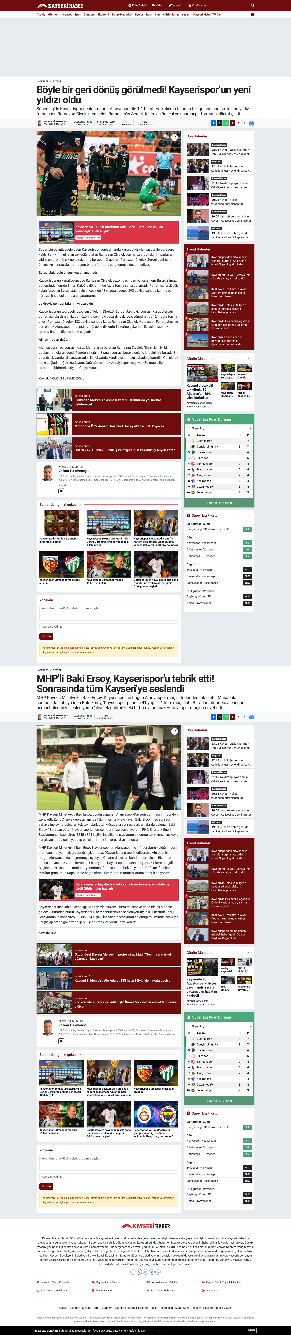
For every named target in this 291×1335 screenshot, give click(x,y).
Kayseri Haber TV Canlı (208, 14)
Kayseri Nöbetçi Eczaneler (55, 1282)
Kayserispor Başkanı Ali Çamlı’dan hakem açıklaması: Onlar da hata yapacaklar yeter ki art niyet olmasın (156, 542)
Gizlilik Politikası (157, 1330)
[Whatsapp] (158, 1272)
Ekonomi (103, 14)
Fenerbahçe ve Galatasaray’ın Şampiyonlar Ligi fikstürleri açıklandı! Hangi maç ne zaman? (153, 1133)
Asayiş (41, 14)
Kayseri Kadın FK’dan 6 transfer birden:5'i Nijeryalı (58, 540)
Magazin (216, 161)
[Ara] (252, 5)
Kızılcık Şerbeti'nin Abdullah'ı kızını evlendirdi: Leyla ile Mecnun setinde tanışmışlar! (231, 169)
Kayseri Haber (219, 145)
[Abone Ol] (251, 123)
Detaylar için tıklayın (219, 502)
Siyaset (67, 14)
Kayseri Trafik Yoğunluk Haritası (224, 1282)
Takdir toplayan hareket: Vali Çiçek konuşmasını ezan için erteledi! (230, 185)
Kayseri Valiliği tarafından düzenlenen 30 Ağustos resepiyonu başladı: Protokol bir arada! (229, 202)
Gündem (53, 14)
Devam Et (63, 485)
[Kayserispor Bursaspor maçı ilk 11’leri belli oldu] (109, 564)
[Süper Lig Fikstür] (250, 515)
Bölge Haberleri (122, 14)
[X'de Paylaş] (219, 123)
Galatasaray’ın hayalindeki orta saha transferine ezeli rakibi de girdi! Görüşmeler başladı (156, 583)
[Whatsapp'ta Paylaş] (226, 123)
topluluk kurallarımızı (72, 647)
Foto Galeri (139, 5)
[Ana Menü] (252, 14)
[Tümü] (250, 136)
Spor (78, 14)
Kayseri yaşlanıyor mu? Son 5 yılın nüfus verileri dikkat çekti (230, 152)
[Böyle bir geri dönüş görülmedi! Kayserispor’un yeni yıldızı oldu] (109, 173)
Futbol (57, 81)
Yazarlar (177, 5)
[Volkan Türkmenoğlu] (47, 472)
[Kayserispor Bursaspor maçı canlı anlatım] (61, 564)
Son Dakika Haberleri (162, 1290)
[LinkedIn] (152, 1272)
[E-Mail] (61, 491)
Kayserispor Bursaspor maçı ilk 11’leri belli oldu (105, 581)
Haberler (42, 81)
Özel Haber (199, 5)
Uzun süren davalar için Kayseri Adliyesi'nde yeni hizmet (231, 218)
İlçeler (139, 14)
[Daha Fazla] (232, 123)
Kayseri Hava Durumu (108, 1282)
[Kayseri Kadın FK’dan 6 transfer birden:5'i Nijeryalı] (61, 522)
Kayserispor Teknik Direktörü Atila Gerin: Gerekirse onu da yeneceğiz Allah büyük (107, 542)
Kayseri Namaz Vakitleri (165, 1282)
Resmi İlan (153, 14)
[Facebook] (133, 1272)
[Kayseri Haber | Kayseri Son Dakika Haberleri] (60, 6)
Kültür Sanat (171, 14)
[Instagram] (145, 1272)
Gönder (46, 636)
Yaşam (186, 14)
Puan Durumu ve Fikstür (53, 1290)
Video (159, 5)
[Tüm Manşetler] (250, 358)
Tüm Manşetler (104, 1290)
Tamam (251, 1330)
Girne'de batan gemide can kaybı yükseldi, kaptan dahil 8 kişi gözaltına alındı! (231, 235)
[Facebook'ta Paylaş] (213, 123)
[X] (139, 1272)
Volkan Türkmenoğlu (73, 471)
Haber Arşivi (213, 1290)
